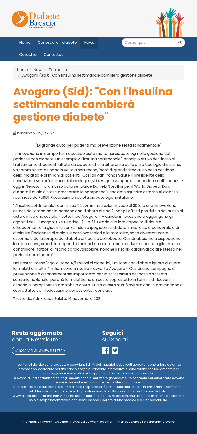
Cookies (61, 421)
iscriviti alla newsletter (40, 350)
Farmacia (58, 70)
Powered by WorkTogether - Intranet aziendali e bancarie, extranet (122, 421)
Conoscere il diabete (57, 42)
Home (25, 42)
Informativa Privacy (37, 421)
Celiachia (28, 54)
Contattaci (54, 54)
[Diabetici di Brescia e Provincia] (53, 20)
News (89, 42)
